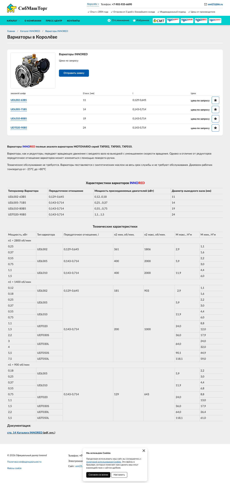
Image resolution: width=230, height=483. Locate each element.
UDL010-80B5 (19, 118)
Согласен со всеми (98, 475)
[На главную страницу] (159, 20)
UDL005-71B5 (19, 109)
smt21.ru (80, 466)
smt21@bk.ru (215, 4)
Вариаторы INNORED (56, 31)
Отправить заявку (74, 73)
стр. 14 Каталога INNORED (24, 432)
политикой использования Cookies (103, 462)
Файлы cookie (14, 468)
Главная (11, 31)
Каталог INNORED (30, 31)
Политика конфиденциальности (24, 462)
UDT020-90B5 (19, 128)
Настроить (119, 475)
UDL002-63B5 (19, 100)
